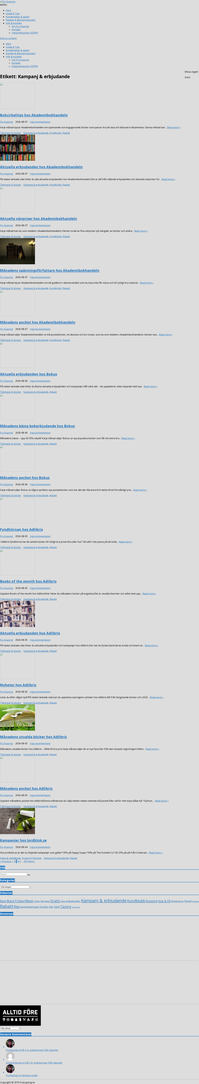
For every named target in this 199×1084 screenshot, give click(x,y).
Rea (17, 906)
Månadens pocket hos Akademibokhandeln (37, 322)
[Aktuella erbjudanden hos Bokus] (90, 355)
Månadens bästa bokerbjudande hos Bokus (37, 425)
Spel (57, 907)
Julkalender (73, 901)
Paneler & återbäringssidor (21, 20)
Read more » (174, 127)
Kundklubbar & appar (17, 16)
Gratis (55, 900)
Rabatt (66, 133)
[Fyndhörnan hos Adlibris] (90, 510)
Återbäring (76, 907)
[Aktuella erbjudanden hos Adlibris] (90, 614)
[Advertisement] (87, 939)
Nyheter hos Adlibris (18, 684)
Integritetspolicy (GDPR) (25, 32)
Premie (195, 901)
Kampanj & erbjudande (35, 133)
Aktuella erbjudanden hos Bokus (28, 374)
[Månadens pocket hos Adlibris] (90, 769)
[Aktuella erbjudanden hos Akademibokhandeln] (90, 148)
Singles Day (46, 907)
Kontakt (16, 29)
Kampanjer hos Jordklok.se (23, 840)
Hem (8, 10)
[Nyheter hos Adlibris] (90, 666)
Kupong (152, 901)
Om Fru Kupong (20, 26)
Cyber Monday (42, 901)
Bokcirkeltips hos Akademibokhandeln (34, 115)
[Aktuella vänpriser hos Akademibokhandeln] (90, 199)
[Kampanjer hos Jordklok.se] (90, 821)
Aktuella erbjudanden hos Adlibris (30, 633)
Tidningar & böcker (10, 133)
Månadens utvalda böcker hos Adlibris (33, 736)
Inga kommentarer (40, 121)
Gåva (63, 901)
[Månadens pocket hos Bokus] (90, 458)
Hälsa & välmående (10, 858)
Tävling (65, 906)
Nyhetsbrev (177, 901)
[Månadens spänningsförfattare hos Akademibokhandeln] (90, 251)
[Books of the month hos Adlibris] (90, 562)
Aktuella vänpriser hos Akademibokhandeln (38, 218)
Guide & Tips (13, 13)
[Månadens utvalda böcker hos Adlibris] (90, 717)
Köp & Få (164, 901)
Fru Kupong (6, 121)
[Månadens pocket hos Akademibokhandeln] (90, 303)
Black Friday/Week (20, 901)
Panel (188, 901)
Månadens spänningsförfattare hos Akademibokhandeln (49, 270)
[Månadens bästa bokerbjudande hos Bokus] (90, 407)
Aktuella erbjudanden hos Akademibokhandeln (41, 166)
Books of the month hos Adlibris (28, 581)
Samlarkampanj (29, 907)
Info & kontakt (14, 23)
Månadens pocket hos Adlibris (26, 788)
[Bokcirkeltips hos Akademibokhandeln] (90, 96)
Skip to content (8, 38)
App (3, 901)
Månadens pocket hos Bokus (25, 477)
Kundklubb (55, 133)
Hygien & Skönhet (32, 858)
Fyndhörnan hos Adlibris (21, 529)
